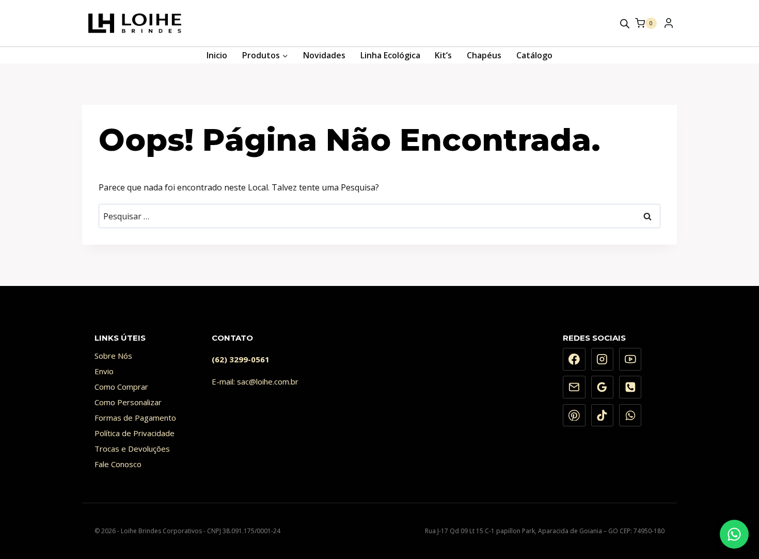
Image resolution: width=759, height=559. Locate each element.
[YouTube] (630, 359)
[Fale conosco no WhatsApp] (734, 534)
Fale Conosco (117, 464)
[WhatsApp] (630, 415)
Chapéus (484, 55)
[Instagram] (602, 359)
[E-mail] (574, 387)
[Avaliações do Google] (602, 387)
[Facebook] (574, 359)
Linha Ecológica (390, 55)
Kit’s (443, 55)
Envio (104, 371)
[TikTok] (602, 415)
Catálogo (534, 55)
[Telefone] (630, 387)
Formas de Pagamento (135, 417)
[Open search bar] (625, 23)
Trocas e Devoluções (132, 448)
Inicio (217, 55)
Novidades (324, 55)
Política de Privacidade (134, 433)
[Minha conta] (668, 25)
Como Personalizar (128, 402)
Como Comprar (121, 386)
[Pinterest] (574, 415)
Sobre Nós (113, 355)
